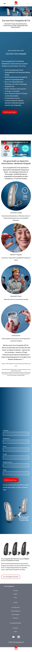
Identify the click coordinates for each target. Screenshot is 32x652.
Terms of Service (23, 487)
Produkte (15, 590)
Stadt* (5, 470)
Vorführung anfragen (10, 112)
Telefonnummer (7, 462)
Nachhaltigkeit (15, 614)
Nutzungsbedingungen (15, 623)
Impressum (15, 628)
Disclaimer (15, 618)
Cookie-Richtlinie (15, 607)
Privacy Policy (11, 487)
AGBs (15, 631)
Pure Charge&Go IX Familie (10, 577)
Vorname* (6, 430)
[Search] (27, 3)
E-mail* (5, 454)
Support (15, 594)
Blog (15, 597)
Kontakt (15, 602)
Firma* (5, 446)
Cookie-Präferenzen (15, 611)
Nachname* (6, 438)
